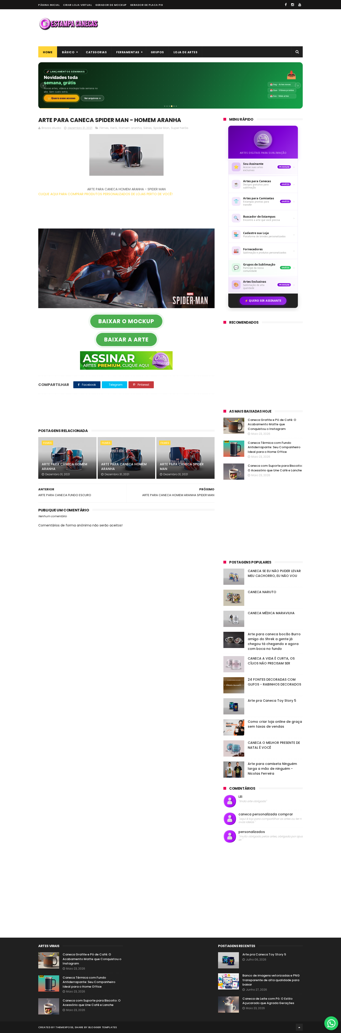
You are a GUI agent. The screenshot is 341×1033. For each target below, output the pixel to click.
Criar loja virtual (77, 5)
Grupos (157, 52)
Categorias (96, 52)
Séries (147, 128)
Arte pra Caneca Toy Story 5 (272, 700)
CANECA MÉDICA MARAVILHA (271, 613)
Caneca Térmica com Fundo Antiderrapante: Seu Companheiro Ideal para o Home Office (274, 447)
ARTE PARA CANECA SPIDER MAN (182, 466)
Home (47, 52)
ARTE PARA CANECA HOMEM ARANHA (64, 466)
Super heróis (179, 128)
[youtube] (300, 4)
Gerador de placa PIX (146, 5)
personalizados (251, 832)
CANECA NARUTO (262, 592)
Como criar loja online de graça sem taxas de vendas (275, 724)
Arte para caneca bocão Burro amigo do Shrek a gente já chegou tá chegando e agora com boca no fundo (274, 641)
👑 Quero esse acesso (61, 98)
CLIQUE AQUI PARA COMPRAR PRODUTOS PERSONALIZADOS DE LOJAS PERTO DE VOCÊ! (105, 194)
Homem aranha (130, 128)
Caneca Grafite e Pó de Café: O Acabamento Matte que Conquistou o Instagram (272, 424)
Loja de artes (186, 52)
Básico (68, 52)
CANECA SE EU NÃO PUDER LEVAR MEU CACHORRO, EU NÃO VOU (274, 573)
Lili (240, 797)
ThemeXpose (64, 1027)
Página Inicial (49, 5)
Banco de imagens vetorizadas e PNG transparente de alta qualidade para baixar (271, 980)
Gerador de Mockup (111, 5)
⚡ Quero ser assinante (263, 300)
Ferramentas (127, 52)
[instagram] (293, 4)
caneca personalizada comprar (265, 814)
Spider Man (161, 128)
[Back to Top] (299, 1027)
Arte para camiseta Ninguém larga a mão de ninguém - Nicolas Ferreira (272, 768)
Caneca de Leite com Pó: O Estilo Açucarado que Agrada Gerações (268, 1000)
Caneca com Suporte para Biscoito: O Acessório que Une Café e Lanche (275, 468)
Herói (113, 128)
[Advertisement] (218, 27)
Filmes (104, 128)
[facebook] (285, 4)
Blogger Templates (102, 1027)
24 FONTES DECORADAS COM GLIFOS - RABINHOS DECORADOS (274, 682)
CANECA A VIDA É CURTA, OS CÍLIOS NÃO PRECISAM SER (271, 661)
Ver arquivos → (92, 98)
